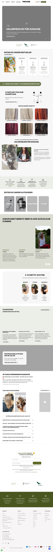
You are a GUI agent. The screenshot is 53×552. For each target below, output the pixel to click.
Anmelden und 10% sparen (26, 280)
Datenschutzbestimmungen (32, 288)
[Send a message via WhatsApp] (2, 550)
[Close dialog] (37, 265)
